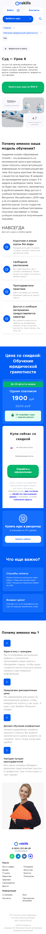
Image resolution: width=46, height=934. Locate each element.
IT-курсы (6, 873)
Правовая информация (23, 930)
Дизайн (5, 870)
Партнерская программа (28, 900)
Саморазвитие (8, 883)
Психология (29, 876)
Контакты (34, 10)
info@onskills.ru (21, 851)
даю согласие (31, 491)
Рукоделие (28, 867)
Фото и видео (8, 867)
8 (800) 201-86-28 (21, 848)
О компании (7, 895)
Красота (27, 873)
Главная (7, 28)
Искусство (28, 870)
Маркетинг (7, 876)
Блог (25, 895)
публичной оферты (23, 500)
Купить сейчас (23, 539)
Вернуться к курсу (18, 48)
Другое (5, 886)
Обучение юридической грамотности (20, 33)
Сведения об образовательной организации (23, 928)
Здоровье (6, 880)
